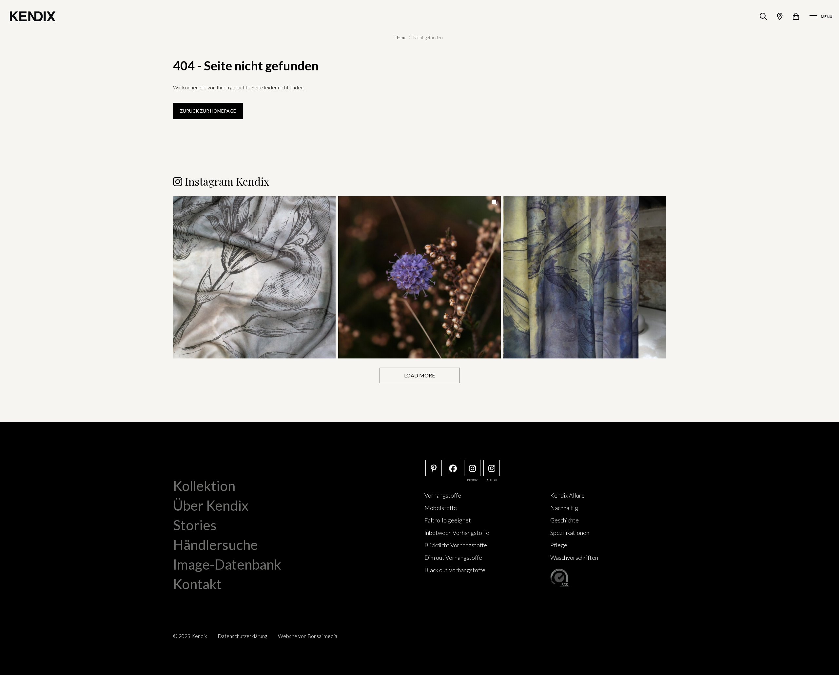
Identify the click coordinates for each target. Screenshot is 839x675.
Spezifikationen (569, 532)
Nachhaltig (564, 507)
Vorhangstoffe (442, 495)
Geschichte (564, 520)
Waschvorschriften (574, 557)
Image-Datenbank (227, 564)
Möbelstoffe (440, 507)
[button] (254, 277)
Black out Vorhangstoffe (454, 570)
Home (400, 37)
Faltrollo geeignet (447, 520)
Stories (195, 525)
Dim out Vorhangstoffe (453, 557)
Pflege (558, 545)
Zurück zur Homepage (208, 111)
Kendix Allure (567, 495)
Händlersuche (215, 545)
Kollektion (204, 486)
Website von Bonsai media (307, 636)
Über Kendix (210, 505)
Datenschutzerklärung (242, 636)
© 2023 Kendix (190, 636)
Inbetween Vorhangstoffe (456, 532)
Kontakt (197, 584)
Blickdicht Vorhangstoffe (455, 545)
